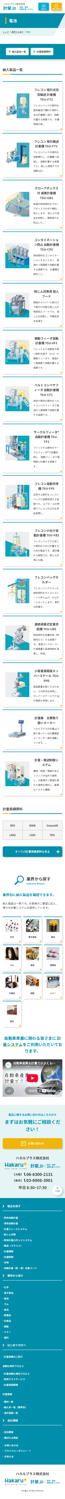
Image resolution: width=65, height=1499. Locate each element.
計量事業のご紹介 (13, 1356)
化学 (6, 1287)
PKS (52, 835)
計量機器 (8, 1251)
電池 (6, 1298)
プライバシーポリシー (16, 1450)
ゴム (6, 1304)
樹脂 (6, 1326)
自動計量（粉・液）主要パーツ (20, 1268)
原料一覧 (8, 1401)
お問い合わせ (56, 9)
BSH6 (32, 825)
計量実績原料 (44, 51)
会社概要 (8, 1432)
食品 (6, 1309)
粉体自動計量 (11, 1217)
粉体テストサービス (14, 1379)
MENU (43, 9)
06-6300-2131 (39, 1174)
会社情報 (12, 1420)
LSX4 (32, 835)
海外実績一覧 (11, 1413)
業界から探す (18, 31)
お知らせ (9, 1456)
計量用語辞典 (11, 1384)
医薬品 (7, 1315)
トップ (6, 31)
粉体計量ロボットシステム (18, 1240)
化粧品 (7, 1320)
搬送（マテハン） (13, 1245)
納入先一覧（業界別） (15, 1407)
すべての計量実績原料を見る (32, 851)
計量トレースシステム (15, 1229)
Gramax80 (52, 825)
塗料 (6, 1337)
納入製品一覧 (19, 51)
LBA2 (13, 835)
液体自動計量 (11, 1223)
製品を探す (14, 1206)
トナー (7, 1332)
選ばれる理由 (11, 1437)
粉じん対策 (10, 1234)
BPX (12, 825)
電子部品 (8, 1292)
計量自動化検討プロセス (17, 1373)
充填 (6, 1262)
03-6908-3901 (39, 1180)
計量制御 (8, 1257)
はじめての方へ (16, 1345)
